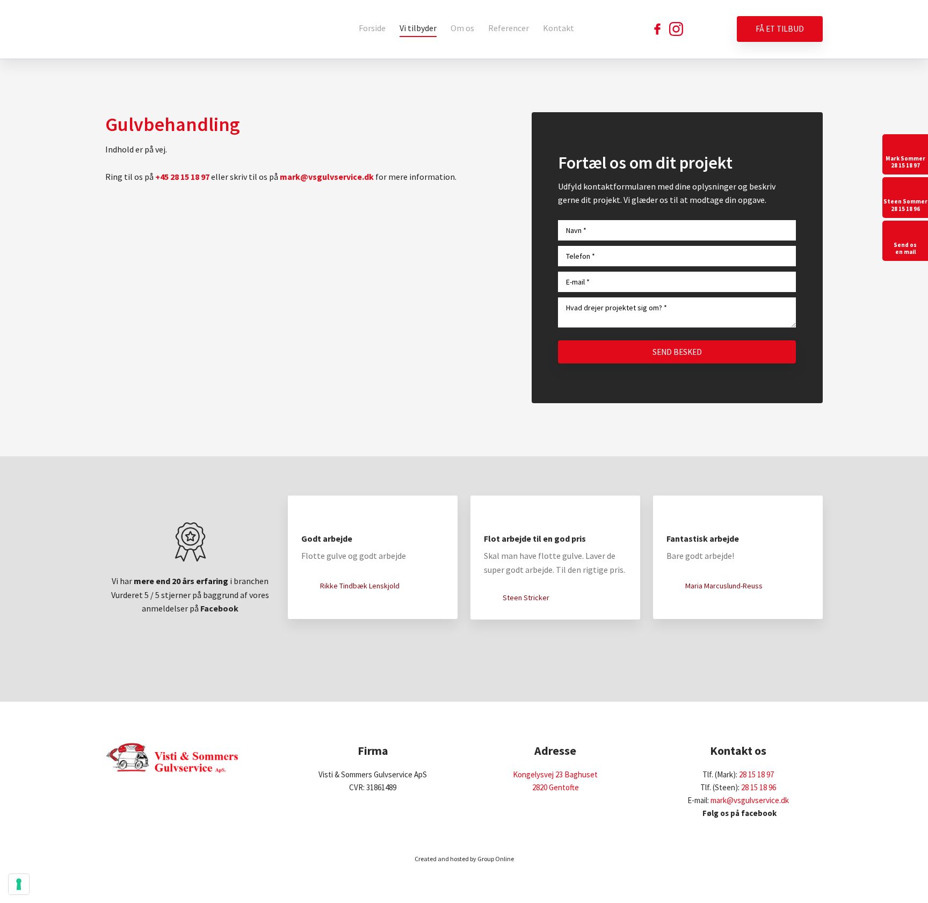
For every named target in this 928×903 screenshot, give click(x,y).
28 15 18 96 (758, 787)
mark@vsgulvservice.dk (750, 800)
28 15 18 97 (756, 774)
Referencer (508, 28)
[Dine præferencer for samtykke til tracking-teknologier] (19, 884)
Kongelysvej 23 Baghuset (555, 774)
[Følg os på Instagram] (676, 29)
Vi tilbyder (418, 28)
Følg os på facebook (738, 813)
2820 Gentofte (555, 787)
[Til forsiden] (172, 29)
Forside (372, 28)
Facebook (219, 608)
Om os (462, 28)
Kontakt (558, 28)
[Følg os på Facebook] (657, 29)
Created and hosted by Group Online (464, 859)
